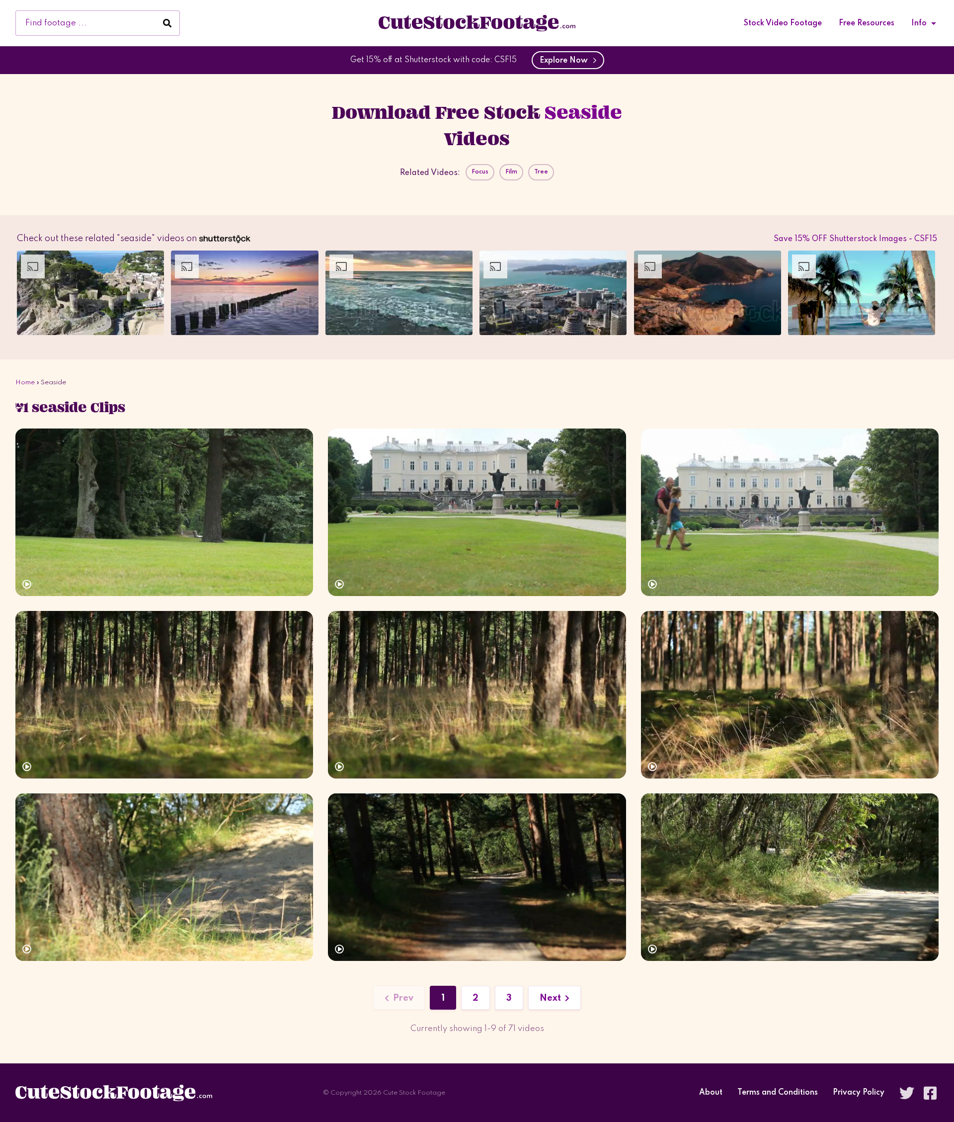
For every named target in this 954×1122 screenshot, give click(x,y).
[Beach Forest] (790, 877)
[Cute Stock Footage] (477, 22)
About (710, 1093)
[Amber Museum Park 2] (164, 512)
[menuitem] (782, 23)
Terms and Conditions (777, 1093)
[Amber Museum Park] (790, 512)
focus (480, 172)
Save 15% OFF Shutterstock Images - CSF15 (855, 239)
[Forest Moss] (477, 694)
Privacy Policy (858, 1093)
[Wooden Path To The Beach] (477, 877)
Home (25, 382)
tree (541, 172)
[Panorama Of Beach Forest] (164, 877)
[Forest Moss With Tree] (164, 694)
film (511, 172)
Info (919, 23)
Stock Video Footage (783, 23)
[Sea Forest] (790, 694)
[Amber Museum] (477, 512)
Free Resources (866, 23)
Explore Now (566, 61)
